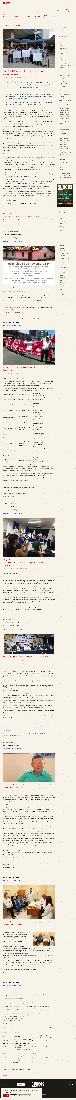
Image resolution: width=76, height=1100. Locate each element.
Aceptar (6, 1095)
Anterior (6, 1075)
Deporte (61, 245)
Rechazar (14, 1095)
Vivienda (61, 294)
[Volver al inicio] (6, 3)
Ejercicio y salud (63, 253)
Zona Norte (62, 297)
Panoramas (62, 272)
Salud (26, 77)
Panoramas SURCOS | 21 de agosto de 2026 (65, 43)
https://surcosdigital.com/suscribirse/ (12, 241)
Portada (58, 10)
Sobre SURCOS (66, 10)
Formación (62, 262)
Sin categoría (62, 285)
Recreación (62, 277)
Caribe (61, 235)
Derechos (22, 77)
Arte (60, 230)
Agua (60, 216)
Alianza (61, 218)
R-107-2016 (6, 972)
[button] (15, 3)
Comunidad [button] (17, 16)
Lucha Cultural (63, 265)
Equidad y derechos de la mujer (37, 16)
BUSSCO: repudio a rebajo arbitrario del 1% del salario (25, 656)
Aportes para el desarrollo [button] (5, 16)
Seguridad (62, 283)
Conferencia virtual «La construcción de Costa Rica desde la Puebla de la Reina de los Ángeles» (65, 175)
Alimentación (62, 221)
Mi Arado (61, 270)
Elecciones (62, 256)
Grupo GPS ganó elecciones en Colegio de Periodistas (25, 994)
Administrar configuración (24, 1095)
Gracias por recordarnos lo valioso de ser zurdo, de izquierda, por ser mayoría (64, 92)
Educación (62, 250)
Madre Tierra (46, 16)
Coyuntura (62, 240)
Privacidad (44, 1094)
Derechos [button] (27, 16)
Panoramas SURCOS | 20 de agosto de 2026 (65, 57)
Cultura (61, 243)
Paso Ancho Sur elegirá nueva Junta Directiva (21, 287)
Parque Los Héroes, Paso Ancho (36, 319)
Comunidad (22, 291)
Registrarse (20, 1084)
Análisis (61, 223)
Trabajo (54, 16)
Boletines (61, 233)
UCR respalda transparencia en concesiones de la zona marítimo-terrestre (64, 165)
